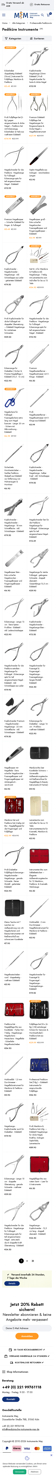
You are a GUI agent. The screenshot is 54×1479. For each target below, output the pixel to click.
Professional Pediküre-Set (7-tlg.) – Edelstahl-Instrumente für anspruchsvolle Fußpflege (38, 1085)
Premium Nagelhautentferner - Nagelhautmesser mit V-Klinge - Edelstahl (39, 372)
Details (12, 1283)
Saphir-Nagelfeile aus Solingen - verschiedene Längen (39, 172)
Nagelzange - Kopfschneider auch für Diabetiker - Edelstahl (14, 1129)
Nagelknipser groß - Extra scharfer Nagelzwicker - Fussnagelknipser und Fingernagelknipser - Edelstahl (38, 226)
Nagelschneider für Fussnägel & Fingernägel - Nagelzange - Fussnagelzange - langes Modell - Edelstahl (37, 674)
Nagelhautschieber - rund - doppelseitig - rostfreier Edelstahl (12, 977)
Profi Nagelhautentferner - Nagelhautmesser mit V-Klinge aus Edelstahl (39, 416)
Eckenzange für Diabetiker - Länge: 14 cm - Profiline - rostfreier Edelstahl (38, 725)
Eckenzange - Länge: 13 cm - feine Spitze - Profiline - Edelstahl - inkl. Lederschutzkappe (14, 626)
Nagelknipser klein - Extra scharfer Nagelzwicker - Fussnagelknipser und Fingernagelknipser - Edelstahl (13, 579)
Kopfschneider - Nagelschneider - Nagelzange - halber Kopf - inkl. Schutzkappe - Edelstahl (39, 473)
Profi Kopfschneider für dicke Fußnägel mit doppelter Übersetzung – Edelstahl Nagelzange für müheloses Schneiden (14, 325)
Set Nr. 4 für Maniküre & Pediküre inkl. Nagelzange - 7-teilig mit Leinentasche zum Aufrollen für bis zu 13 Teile (38, 276)
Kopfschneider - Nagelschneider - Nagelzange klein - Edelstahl (37, 626)
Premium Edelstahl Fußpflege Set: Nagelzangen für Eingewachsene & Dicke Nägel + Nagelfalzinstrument (37, 124)
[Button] (42, 15)
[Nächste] (32, 1260)
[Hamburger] (4, 15)
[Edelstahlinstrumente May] (27, 15)
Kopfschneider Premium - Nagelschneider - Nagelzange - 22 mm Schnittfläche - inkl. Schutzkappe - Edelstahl (14, 727)
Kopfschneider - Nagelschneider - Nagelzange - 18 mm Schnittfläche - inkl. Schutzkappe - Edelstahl (14, 525)
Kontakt (11, 1399)
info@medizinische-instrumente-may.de (20, 1429)
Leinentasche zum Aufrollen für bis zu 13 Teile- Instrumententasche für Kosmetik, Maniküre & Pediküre (38, 827)
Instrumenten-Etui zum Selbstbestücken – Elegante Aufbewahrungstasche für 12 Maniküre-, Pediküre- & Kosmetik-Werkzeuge (38, 878)
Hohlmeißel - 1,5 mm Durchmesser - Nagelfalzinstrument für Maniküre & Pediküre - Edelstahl (14, 1085)
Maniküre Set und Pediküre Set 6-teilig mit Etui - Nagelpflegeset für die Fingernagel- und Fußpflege (14, 826)
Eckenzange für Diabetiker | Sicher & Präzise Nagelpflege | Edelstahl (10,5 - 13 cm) (14, 372)
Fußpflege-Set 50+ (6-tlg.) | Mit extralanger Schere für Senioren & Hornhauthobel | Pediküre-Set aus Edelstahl (38, 1031)
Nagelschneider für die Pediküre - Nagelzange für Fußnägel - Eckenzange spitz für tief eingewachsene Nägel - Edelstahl (14, 177)
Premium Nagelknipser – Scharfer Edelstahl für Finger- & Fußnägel (14, 222)
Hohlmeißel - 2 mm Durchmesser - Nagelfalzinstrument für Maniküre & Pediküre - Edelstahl (39, 928)
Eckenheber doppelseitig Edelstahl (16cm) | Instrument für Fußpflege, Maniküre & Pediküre (13, 76)
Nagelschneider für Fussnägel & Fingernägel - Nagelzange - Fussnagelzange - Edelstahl (37, 981)
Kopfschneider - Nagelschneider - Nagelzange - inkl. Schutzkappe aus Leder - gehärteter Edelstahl (14, 275)
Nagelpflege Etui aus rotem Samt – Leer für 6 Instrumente (38, 1181)
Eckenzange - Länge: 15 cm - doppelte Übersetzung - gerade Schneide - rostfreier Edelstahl (14, 1184)
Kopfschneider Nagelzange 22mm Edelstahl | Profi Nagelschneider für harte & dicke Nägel (37, 76)
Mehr (35, 1466)
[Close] (51, 1455)
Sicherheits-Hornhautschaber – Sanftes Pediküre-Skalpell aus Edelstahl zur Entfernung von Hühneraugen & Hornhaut (13, 476)
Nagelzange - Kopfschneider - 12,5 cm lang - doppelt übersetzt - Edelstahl (38, 1229)
